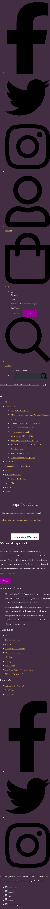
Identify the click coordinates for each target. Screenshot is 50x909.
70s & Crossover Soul (20, 432)
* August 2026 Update (20, 410)
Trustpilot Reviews (19, 478)
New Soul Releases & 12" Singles (24, 440)
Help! (7, 470)
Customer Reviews (13, 474)
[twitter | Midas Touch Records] (27, 119)
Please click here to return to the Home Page (21, 520)
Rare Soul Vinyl (12, 406)
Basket (16, 313)
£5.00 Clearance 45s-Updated (23, 457)
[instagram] (27, 870)
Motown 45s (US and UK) (22, 436)
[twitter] (27, 817)
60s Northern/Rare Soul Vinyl (23, 427)
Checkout (30, 313)
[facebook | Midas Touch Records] (27, 73)
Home (8, 402)
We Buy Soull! (11, 461)
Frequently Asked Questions (17, 466)
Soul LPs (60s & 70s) (19, 453)
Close (5, 580)
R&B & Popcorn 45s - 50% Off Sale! (26, 444)
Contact (8, 487)
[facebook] (27, 771)
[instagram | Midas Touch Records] (27, 171)
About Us (9, 483)
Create (43, 880)
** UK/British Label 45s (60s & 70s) (26, 423)
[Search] (44, 376)
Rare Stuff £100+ (17, 449)
